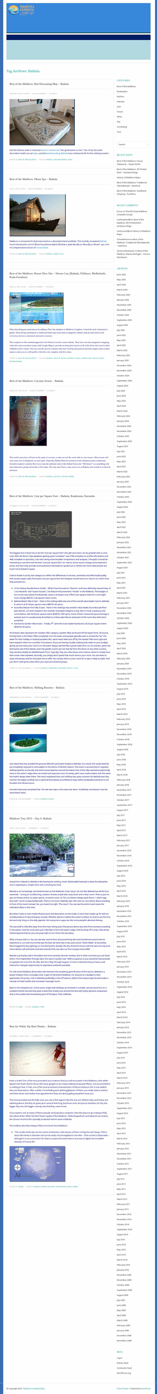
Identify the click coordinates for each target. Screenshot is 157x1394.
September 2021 (124, 562)
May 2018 (121, 764)
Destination (122, 91)
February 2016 (123, 901)
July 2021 (121, 572)
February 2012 (123, 1143)
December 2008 (124, 1335)
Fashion (120, 96)
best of (57, 358)
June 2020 (121, 638)
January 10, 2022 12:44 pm (19, 93)
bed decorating (60, 159)
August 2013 (122, 1052)
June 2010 (121, 1244)
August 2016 (122, 870)
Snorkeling (122, 126)
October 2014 (123, 981)
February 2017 (123, 840)
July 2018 (121, 754)
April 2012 (121, 1133)
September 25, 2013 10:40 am (20, 697)
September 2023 (124, 441)
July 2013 (121, 1057)
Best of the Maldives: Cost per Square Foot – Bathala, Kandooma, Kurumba (52, 496)
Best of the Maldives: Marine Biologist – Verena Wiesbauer (133, 254)
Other (119, 116)
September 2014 (124, 987)
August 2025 (122, 325)
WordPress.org (124, 1373)
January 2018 (123, 784)
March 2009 (122, 1320)
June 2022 (121, 517)
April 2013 (121, 1072)
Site (118, 121)
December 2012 (124, 1093)
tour (42, 1007)
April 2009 (121, 1315)
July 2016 (121, 875)
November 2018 (124, 734)
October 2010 (123, 1224)
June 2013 (121, 1062)
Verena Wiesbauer (125, 250)
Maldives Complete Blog (33, 1388)
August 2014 (122, 992)
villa (62, 254)
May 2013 (121, 1067)
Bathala (49, 159)
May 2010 (121, 1249)
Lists (119, 106)
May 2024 (121, 400)
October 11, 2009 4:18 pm (19, 1036)
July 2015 (121, 936)
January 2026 (123, 299)
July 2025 (121, 330)
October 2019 (123, 678)
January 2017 (123, 845)
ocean (69, 1186)
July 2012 (121, 1118)
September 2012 (124, 1108)
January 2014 (123, 1027)
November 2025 (124, 310)
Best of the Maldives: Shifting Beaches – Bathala (37, 687)
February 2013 (123, 1083)
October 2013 (123, 1042)
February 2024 (123, 416)
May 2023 (121, 461)
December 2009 (124, 1275)
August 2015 (122, 931)
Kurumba (62, 668)
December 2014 (124, 971)
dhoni (56, 254)
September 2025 (124, 320)
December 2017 (124, 789)
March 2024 (122, 411)
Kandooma (53, 668)
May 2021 (121, 582)
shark (75, 1186)
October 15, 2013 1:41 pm (19, 506)
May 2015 (121, 946)
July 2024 (121, 390)
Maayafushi (60, 1186)
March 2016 (122, 896)
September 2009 (124, 1290)
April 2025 (121, 345)
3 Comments (33, 828)
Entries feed (122, 1363)
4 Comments (37, 1036)
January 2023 (123, 481)
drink (71, 476)
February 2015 (123, 961)
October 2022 (123, 496)
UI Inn (75, 668)
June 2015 (121, 941)
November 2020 (124, 613)
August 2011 (122, 1173)
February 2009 (123, 1325)
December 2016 (124, 850)
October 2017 (123, 800)
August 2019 (122, 688)
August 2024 (122, 385)
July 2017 (121, 815)
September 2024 (124, 380)
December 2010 (124, 1214)
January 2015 (123, 966)
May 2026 (121, 279)
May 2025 (121, 340)
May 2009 (121, 1310)
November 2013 (124, 1037)
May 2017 (121, 825)
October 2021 (123, 557)
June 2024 (121, 395)
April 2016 (121, 891)
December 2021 (124, 547)
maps (70, 159)
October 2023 (123, 436)
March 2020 (122, 653)
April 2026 (121, 284)
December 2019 (124, 668)
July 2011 (121, 1179)
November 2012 (124, 1098)
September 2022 (124, 501)
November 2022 (124, 491)
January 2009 (123, 1330)
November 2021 (124, 552)
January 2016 (123, 906)
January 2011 (123, 1209)
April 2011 (121, 1194)
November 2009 (124, 1280)
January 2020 (123, 663)
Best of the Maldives (27, 159)
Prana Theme (122, 1388)
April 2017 (121, 830)
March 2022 (122, 532)
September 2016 (124, 865)
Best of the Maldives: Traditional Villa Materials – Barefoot (133, 242)
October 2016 (123, 860)
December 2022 (124, 486)
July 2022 (121, 512)
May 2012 (121, 1128)
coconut (64, 476)
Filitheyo (71, 358)
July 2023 (121, 451)
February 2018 (123, 779)
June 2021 (121, 577)
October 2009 (123, 1285)
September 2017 (124, 805)
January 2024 (123, 421)
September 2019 (124, 683)
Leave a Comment (39, 93)
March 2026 (122, 289)
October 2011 (123, 1163)
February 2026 (123, 294)
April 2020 (121, 648)
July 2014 (121, 997)
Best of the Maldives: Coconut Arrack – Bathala (36, 380)
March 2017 (122, 835)
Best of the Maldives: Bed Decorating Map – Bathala (39, 83)
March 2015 (122, 956)
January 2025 (123, 360)
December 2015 (124, 911)
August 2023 (122, 446)
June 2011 (121, 1184)
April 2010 (121, 1254)
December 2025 (124, 304)
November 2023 (124, 431)
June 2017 (121, 820)
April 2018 (121, 769)
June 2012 (121, 1123)
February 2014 (123, 1022)
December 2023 (124, 426)
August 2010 (122, 1234)
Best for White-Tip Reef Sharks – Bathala (33, 1026)
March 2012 (122, 1138)
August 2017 (122, 810)
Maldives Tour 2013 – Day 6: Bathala (31, 818)
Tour (20, 1007)
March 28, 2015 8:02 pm (18, 390)
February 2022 (123, 537)
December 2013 (124, 1032)
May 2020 (121, 643)
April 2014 (121, 1012)
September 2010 (124, 1229)
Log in (119, 1357)
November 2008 (124, 1340)
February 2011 (123, 1204)
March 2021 (122, 592)
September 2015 (124, 926)
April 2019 (121, 709)
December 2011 (124, 1153)
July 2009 (121, 1300)
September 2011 (124, 1168)
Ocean (20, 1186)
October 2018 (123, 739)
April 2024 (121, 405)
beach (51, 799)
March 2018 (122, 774)
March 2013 (122, 1077)
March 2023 (122, 471)
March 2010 (122, 1259)
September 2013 (124, 1047)
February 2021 (123, 597)
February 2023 (123, 476)
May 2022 (121, 522)
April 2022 (121, 527)
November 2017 (124, 795)
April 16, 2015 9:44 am (18, 287)
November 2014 (124, 976)
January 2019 (123, 724)
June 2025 (121, 335)
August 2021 (122, 567)
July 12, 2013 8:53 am (17, 828)
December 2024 (124, 365)
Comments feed (124, 1368)
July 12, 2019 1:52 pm (17, 189)
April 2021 (121, 587)
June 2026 (121, 274)
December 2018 (124, 729)
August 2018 (122, 749)
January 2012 (123, 1148)
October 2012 (123, 1103)
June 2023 (121, 456)
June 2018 (121, 759)
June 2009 (121, 1305)
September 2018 (124, 744)
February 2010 (123, 1264)
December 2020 (124, 608)
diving (63, 358)
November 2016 (124, 855)
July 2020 (121, 633)
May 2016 (121, 885)
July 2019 (121, 693)
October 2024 (123, 375)
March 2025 (122, 350)
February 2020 (123, 658)
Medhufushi (86, 358)
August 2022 (122, 507)
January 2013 (123, 1088)
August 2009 (122, 1295)
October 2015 (123, 921)
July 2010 (121, 1239)
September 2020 (124, 623)
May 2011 (121, 1189)
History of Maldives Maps (128, 177)
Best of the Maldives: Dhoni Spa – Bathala (33, 179)
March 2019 (122, 714)
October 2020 (123, 618)
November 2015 (124, 916)
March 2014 (122, 1017)
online (95, 358)
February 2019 (123, 719)
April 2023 (121, 466)
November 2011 (124, 1158)
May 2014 (121, 1007)
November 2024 (124, 370)
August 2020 (122, 628)
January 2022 (123, 542)
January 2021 (123, 603)
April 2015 (121, 951)
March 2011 (122, 1199)
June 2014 (121, 1002)
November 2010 (124, 1219)
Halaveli (51, 1186)
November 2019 (124, 673)
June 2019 (121, 699)
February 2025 (123, 355)
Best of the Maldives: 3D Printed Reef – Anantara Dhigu (130, 222)
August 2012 (122, 1113)
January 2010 (123, 1269)
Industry (120, 101)
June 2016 (121, 880)
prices (70, 668)
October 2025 (123, 315)
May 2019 (121, 704)
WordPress (146, 1388)
